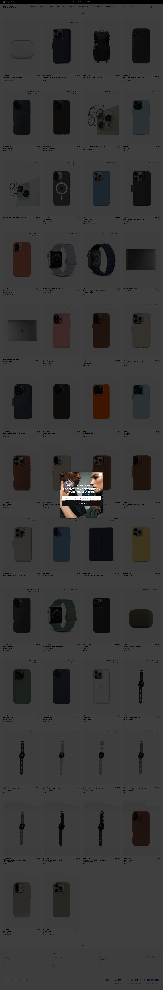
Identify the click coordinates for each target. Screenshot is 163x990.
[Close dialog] (100, 474)
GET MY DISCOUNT (81, 503)
